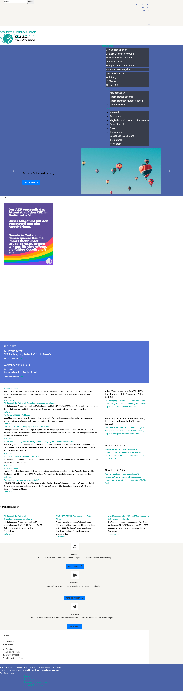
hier (20, 358)
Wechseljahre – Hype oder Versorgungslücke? (21, 480)
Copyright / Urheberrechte (34, 685)
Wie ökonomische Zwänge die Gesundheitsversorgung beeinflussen (29, 403)
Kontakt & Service (142, 4)
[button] (14, 171)
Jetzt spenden (73, 566)
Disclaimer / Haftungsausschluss (37, 682)
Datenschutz (29, 679)
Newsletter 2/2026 (11, 468)
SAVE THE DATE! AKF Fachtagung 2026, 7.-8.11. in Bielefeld (27, 427)
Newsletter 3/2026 (11, 388)
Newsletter (145, 7)
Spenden (146, 10)
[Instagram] (148, 25)
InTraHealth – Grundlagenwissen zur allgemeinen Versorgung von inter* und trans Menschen (39, 442)
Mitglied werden (73, 598)
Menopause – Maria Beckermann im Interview (21, 456)
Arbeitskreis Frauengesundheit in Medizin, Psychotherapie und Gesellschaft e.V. (18, 35)
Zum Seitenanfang (7, 673)
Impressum (28, 676)
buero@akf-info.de (15, 658)
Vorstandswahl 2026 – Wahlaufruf (17, 415)
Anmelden (73, 626)
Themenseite (29, 182)
